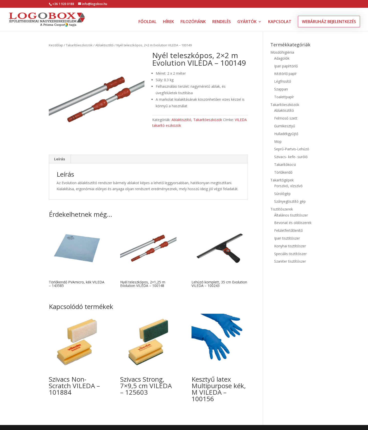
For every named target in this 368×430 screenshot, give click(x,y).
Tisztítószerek (281, 209)
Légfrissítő (282, 81)
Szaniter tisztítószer (290, 261)
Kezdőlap (56, 45)
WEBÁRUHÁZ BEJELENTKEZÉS (329, 21)
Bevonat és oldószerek (292, 222)
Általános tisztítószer (291, 215)
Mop (278, 141)
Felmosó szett (285, 118)
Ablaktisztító (104, 45)
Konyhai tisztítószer (290, 246)
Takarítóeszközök (79, 45)
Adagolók (281, 58)
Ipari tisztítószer (287, 238)
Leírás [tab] (59, 159)
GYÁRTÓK (247, 22)
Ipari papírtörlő (286, 66)
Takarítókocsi (285, 164)
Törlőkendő (283, 172)
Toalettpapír (284, 96)
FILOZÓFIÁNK (193, 22)
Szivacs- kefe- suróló (291, 156)
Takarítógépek (282, 180)
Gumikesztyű (284, 126)
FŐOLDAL (147, 22)
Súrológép (282, 193)
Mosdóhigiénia (282, 52)
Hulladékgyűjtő (286, 133)
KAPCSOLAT (279, 22)
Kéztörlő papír (285, 73)
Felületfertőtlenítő (288, 230)
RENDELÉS (221, 22)
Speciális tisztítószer (290, 253)
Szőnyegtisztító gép (290, 201)
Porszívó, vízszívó (288, 185)
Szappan (281, 89)
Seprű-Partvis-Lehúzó (291, 149)
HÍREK (168, 22)
